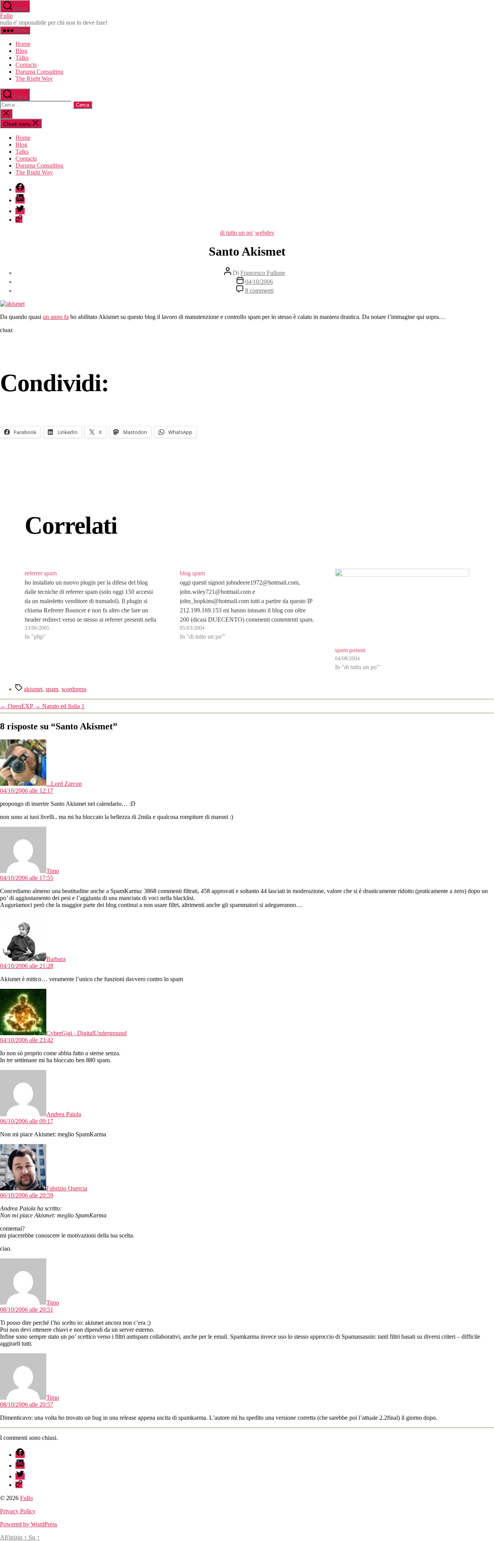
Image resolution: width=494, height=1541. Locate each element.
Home (22, 44)
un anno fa (56, 317)
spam (52, 689)
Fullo (6, 15)
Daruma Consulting (39, 71)
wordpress (73, 689)
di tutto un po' (237, 232)
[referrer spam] (92, 620)
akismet (33, 689)
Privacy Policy (18, 1511)
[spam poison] (402, 607)
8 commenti (259, 290)
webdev (264, 232)
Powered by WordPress (28, 1524)
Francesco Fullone (262, 273)
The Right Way (34, 78)
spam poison (350, 650)
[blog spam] (247, 620)
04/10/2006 (259, 281)
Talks (22, 57)
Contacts (26, 64)
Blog (21, 50)
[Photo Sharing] (12, 303)
